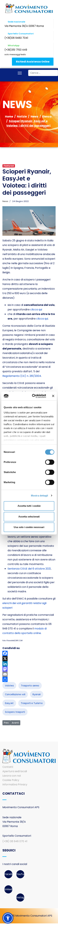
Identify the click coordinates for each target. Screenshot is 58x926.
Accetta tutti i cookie (29, 505)
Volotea (9, 685)
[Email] (29, 674)
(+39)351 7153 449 (16, 50)
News (5, 201)
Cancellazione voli (15, 694)
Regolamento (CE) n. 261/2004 (21, 376)
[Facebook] (29, 653)
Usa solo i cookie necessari (29, 527)
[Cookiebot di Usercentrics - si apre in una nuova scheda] (34, 396)
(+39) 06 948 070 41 (14, 841)
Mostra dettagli (39, 495)
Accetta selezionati (29, 516)
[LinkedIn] (29, 663)
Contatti (7, 767)
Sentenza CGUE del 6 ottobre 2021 (29, 569)
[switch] (49, 462)
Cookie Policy (10, 780)
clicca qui (36, 309)
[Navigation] (20, 73)
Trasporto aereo (30, 685)
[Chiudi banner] (53, 396)
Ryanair (37, 694)
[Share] (29, 679)
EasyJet (9, 703)
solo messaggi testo (15, 54)
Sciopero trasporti (15, 712)
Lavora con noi (11, 776)
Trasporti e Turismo (32, 703)
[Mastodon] (29, 669)
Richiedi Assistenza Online (32, 61)
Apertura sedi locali (14, 771)
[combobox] (43, 73)
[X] (29, 658)
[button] (8, 918)
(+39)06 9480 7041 (16, 38)
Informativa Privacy (14, 784)
